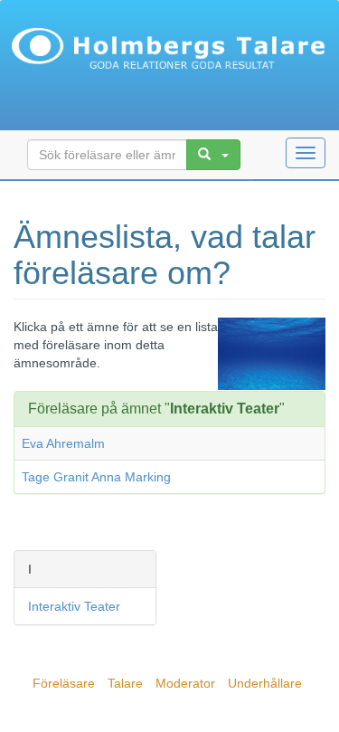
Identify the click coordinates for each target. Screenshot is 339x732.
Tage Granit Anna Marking (96, 477)
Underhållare (265, 683)
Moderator (185, 683)
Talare (125, 683)
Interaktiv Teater (74, 606)
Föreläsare (64, 683)
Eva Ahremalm (63, 443)
